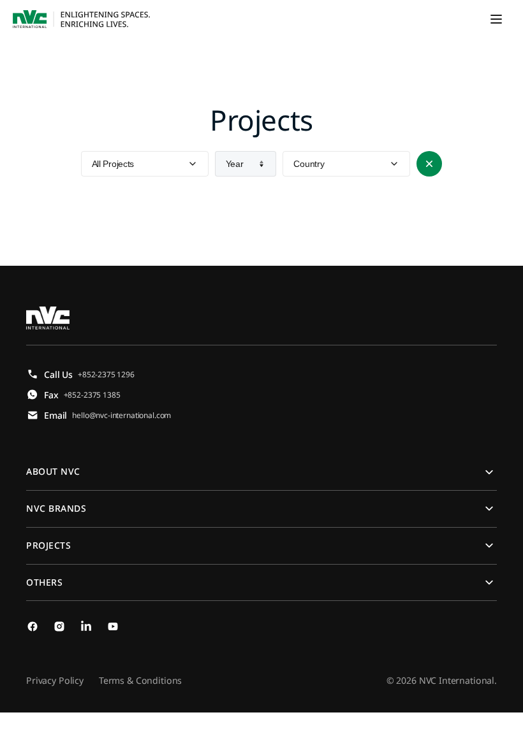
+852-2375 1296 (106, 374)
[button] (496, 19)
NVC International (456, 680)
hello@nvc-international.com (121, 415)
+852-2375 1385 (92, 394)
